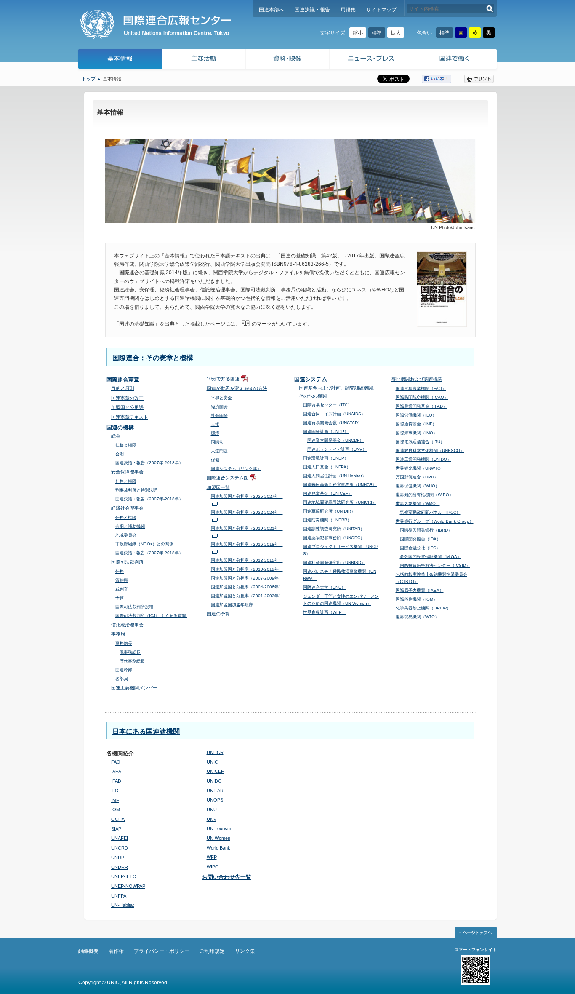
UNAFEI (119, 838)
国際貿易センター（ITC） (327, 405)
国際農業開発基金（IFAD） (421, 406)
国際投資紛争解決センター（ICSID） (435, 565)
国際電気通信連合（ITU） (420, 441)
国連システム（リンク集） (236, 468)
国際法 (217, 442)
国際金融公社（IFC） (420, 547)
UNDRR (119, 867)
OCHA (118, 819)
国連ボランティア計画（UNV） (337, 449)
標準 (377, 33)
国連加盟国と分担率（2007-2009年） (247, 578)
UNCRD (119, 847)
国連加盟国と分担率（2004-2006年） (247, 587)
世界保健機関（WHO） (417, 486)
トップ (89, 78)
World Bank (218, 847)
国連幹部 (123, 670)
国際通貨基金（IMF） (416, 424)
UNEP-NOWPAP (128, 886)
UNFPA (118, 895)
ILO (115, 790)
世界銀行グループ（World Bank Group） (435, 521)
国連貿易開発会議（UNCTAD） (332, 422)
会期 (119, 454)
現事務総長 (130, 652)
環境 (215, 433)
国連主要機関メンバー (134, 687)
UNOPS (215, 799)
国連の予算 (218, 613)
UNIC (212, 761)
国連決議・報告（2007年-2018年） (149, 462)
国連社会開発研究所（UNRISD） (334, 562)
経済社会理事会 (127, 507)
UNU (212, 809)
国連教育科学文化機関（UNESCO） (430, 450)
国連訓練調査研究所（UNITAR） (334, 528)
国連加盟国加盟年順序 (232, 604)
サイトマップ (381, 10)
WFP (212, 857)
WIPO (213, 866)
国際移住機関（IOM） (416, 599)
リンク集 (245, 951)
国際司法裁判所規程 (134, 606)
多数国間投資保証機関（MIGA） (430, 556)
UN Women (218, 838)
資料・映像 (288, 60)
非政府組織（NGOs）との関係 (144, 544)
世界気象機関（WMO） (418, 503)
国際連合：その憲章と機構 (152, 357)
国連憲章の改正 (127, 398)
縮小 (358, 33)
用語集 (348, 10)
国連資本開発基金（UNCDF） (335, 440)
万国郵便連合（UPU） (417, 477)
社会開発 (219, 415)
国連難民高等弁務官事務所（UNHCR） (340, 484)
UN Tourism (219, 828)
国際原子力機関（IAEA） (420, 590)
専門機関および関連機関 (416, 379)
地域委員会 (125, 535)
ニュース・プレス (371, 60)
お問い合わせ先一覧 (226, 877)
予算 (119, 598)
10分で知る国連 (223, 378)
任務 (119, 571)
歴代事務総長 (132, 661)
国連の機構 (120, 427)
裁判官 (121, 589)
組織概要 (88, 951)
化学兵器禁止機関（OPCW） (423, 608)
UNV (211, 819)
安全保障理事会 (127, 471)
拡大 (396, 33)
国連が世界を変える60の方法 (237, 388)
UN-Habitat (122, 905)
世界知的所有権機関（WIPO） (424, 494)
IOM (115, 809)
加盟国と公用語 (127, 407)
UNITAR (215, 790)
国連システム (310, 379)
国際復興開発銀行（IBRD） (426, 530)
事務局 (118, 633)
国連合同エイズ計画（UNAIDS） (334, 413)
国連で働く (455, 60)
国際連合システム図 (227, 477)
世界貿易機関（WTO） (417, 617)
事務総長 (123, 643)
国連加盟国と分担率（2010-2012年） (247, 569)
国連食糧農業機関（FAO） (421, 388)
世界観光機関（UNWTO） (420, 468)
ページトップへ (476, 932)
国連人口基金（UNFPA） (327, 467)
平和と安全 (221, 397)
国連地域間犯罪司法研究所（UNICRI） (339, 502)
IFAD (116, 780)
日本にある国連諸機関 (146, 731)
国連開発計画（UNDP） (326, 431)
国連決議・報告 (312, 10)
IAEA (116, 771)
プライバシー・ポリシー (161, 951)
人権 (215, 424)
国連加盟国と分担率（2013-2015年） (247, 560)
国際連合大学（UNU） (324, 587)
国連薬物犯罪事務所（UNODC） (334, 537)
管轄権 (121, 580)
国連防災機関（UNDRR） (327, 520)
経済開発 (219, 406)
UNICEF (215, 771)
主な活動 (204, 60)
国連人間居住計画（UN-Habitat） (334, 475)
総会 (115, 435)
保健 (215, 459)
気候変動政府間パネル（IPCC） (430, 512)
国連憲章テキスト (129, 417)
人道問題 (219, 451)
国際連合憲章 (122, 380)
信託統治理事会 (127, 624)
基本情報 (119, 60)
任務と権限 (125, 445)
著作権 (116, 951)
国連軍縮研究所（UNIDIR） (329, 511)
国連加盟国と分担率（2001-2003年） (247, 595)
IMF (115, 800)
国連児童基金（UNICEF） (327, 493)
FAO (115, 761)
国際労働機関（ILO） (416, 415)
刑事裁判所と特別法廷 (136, 490)
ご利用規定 (212, 951)
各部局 (121, 678)
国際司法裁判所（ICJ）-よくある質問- (151, 615)
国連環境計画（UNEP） (326, 458)
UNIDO (214, 780)
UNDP (117, 857)
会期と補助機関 (130, 526)
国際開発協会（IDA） (420, 539)
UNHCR (215, 752)
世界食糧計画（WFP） (324, 612)
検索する (489, 8)
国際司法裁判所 (127, 561)
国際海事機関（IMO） (416, 432)
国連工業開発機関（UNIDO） (423, 459)
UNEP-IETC (123, 876)
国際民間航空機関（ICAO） (422, 397)
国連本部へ (271, 10)
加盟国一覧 (218, 487)
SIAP (116, 828)
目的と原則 (122, 388)
